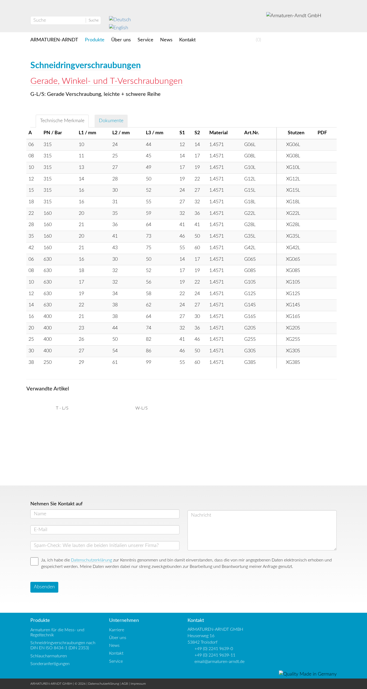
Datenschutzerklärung (91, 560)
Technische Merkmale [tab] (62, 120)
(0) (257, 40)
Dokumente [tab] (111, 120)
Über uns (121, 40)
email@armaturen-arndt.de (219, 661)
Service (145, 40)
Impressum (138, 683)
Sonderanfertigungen (50, 664)
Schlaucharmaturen (48, 656)
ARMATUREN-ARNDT (54, 40)
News (166, 40)
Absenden (44, 587)
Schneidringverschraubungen (85, 65)
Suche (94, 20)
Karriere (116, 630)
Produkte (95, 40)
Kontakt (187, 40)
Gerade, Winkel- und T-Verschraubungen (106, 81)
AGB (124, 683)
